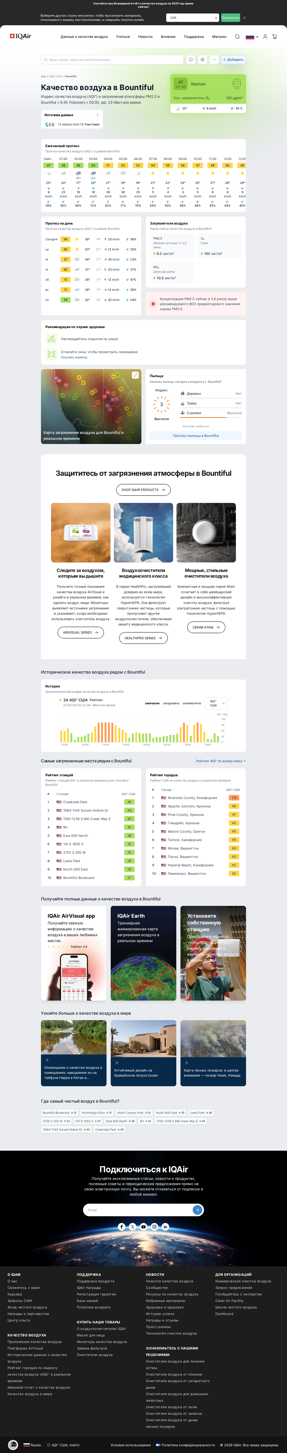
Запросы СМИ (20, 1301)
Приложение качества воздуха (35, 1342)
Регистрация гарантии (96, 1294)
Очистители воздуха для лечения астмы (175, 1364)
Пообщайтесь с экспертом (238, 1294)
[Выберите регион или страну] (252, 37)
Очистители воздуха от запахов (174, 1413)
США (52, 76)
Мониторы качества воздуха (102, 1342)
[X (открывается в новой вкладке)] (132, 1227)
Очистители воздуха (95, 1355)
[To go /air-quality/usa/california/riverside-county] (196, 798)
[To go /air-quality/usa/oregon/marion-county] (196, 831)
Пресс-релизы (158, 1327)
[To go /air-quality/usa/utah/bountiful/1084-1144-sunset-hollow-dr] (92, 810)
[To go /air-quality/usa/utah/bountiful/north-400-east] (92, 869)
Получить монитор (74, 357)
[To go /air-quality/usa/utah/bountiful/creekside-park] (92, 802)
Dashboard (224, 1314)
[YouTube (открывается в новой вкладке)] (143, 1227)
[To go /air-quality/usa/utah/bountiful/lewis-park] (92, 861)
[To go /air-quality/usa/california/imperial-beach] (196, 865)
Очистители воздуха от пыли (171, 1407)
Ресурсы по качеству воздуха (172, 1294)
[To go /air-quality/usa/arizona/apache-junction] (196, 806)
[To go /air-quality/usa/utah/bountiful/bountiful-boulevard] (92, 877)
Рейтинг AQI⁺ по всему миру (219, 761)
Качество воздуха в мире (30, 1394)
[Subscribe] (197, 1210)
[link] (237, 36)
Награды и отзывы (162, 1320)
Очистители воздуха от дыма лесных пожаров (171, 1423)
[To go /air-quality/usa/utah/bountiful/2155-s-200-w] (92, 852)
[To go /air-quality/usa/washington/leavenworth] (196, 873)
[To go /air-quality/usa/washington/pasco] (196, 856)
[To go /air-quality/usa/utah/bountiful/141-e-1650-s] (92, 844)
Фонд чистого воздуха (27, 1307)
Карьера (15, 1294)
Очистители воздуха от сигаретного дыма (178, 1384)
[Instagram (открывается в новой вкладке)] (154, 1227)
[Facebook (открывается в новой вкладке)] (121, 1227)
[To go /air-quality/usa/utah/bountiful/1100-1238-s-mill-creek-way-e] (92, 819)
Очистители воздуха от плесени (174, 1374)
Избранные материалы (166, 1301)
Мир (43, 76)
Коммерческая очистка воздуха (243, 1281)
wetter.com (202, 426)
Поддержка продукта (96, 1281)
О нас (12, 1281)
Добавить (235, 59)
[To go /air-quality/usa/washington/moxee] (196, 848)
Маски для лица (91, 1335)
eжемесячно (192, 703)
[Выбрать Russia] (252, 37)
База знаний (87, 1301)
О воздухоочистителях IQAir (101, 1329)
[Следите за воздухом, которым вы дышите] (81, 532)
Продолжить (231, 17)
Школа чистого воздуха (236, 1307)
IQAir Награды (89, 1287)
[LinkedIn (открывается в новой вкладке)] (165, 1227)
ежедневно (171, 703)
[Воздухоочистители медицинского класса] (143, 532)
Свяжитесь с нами (24, 1287)
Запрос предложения (233, 1287)
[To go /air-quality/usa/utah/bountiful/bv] (92, 827)
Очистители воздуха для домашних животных (177, 1397)
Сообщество (157, 1287)
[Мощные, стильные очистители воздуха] (206, 532)
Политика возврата (94, 1307)
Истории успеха (160, 1314)
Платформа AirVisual (25, 1348)
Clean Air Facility (229, 1301)
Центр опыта (19, 1320)
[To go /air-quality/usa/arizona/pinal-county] (196, 814)
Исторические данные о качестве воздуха (37, 1358)
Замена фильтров (92, 1348)
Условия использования (131, 1445)
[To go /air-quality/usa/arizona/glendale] (196, 823)
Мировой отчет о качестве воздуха (39, 1387)
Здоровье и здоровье (165, 1307)
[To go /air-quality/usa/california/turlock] (196, 840)
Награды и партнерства (28, 1314)
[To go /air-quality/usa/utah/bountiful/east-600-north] (92, 835)
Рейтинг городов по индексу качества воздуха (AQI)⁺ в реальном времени (39, 1374)
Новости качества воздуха (169, 1281)
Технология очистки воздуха (171, 1333)
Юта (60, 76)
